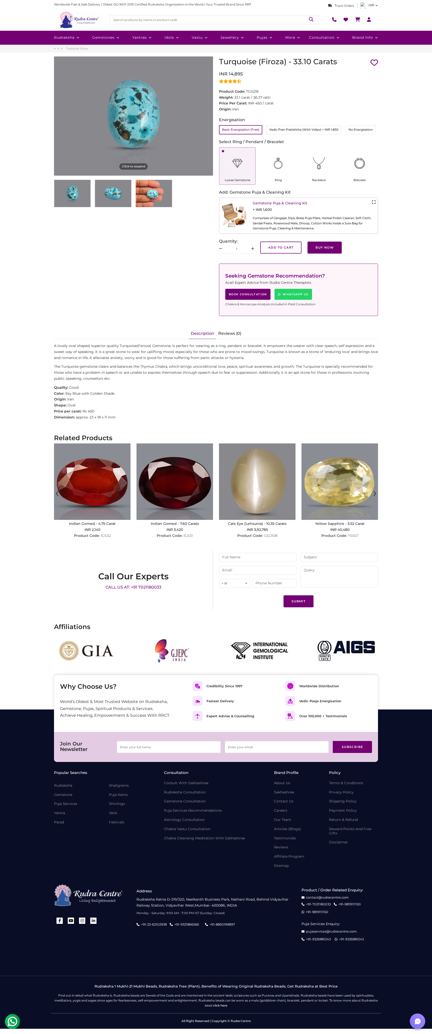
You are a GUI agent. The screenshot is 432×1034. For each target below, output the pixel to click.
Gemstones (103, 37)
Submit (299, 601)
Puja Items (118, 795)
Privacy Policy (341, 792)
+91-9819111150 (349, 904)
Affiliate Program (289, 856)
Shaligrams (119, 785)
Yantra (59, 813)
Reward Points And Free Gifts (350, 831)
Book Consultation (248, 294)
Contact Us (284, 801)
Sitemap (281, 866)
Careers (280, 810)
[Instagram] (82, 921)
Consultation (321, 37)
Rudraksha (64, 37)
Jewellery (229, 37)
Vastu (197, 37)
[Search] (311, 19)
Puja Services (65, 804)
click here (220, 1005)
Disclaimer (338, 842)
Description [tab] (202, 333)
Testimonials (285, 838)
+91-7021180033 (318, 904)
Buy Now (325, 247)
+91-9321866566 (186, 924)
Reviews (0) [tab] (229, 333)
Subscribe (352, 747)
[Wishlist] (346, 20)
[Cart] (357, 20)
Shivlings (117, 804)
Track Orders (344, 5)
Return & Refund (343, 820)
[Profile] (369, 20)
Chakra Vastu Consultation (187, 829)
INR (371, 5)
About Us (282, 783)
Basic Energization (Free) (240, 129)
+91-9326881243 (318, 939)
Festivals (116, 822)
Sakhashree (284, 792)
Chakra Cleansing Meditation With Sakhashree (204, 838)
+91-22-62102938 (154, 924)
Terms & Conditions (346, 783)
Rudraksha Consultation (185, 792)
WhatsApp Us (295, 294)
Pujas (262, 37)
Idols (169, 37)
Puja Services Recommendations (193, 810)
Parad (59, 822)
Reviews (281, 847)
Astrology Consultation (184, 820)
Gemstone (63, 795)
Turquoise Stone (77, 48)
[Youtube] (71, 921)
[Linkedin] (93, 921)
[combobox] (234, 583)
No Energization (360, 129)
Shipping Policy (342, 801)
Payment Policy (343, 810)
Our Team (282, 820)
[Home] (79, 20)
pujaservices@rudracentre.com (331, 931)
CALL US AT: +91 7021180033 (133, 587)
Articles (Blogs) (287, 829)
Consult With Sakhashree (186, 783)
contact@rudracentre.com (327, 897)
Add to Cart (281, 247)
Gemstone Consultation (185, 801)
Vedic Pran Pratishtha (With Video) (303, 129)
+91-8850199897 (222, 924)
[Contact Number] (334, 20)
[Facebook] (59, 921)
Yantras (139, 37)
